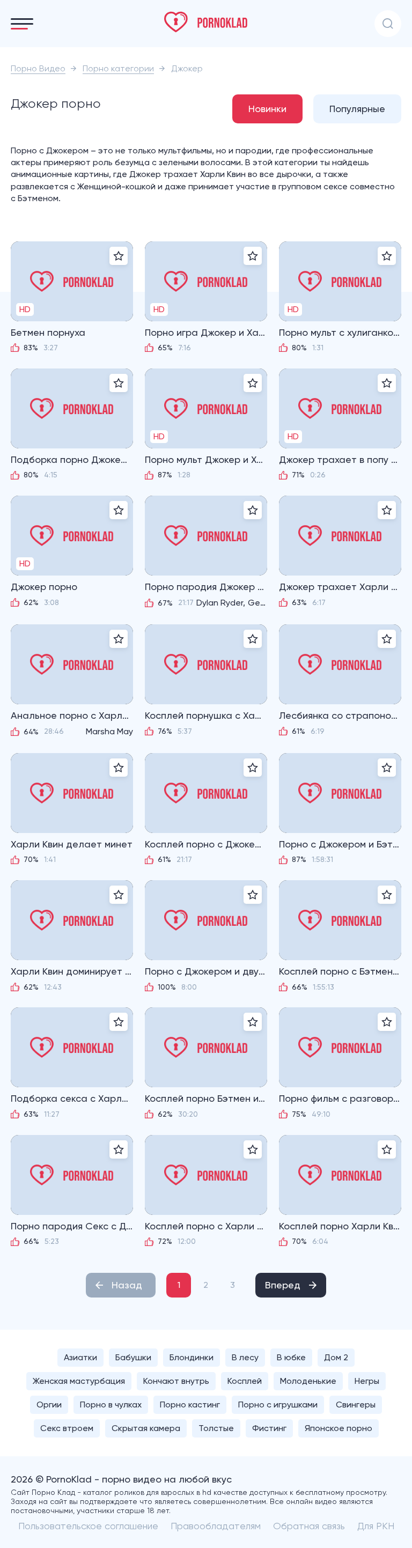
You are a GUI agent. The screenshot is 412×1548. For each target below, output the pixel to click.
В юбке (291, 1357)
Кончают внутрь (176, 1381)
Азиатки (80, 1357)
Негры (367, 1381)
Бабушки (133, 1357)
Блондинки (192, 1357)
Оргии (49, 1404)
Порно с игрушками (278, 1404)
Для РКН (375, 1525)
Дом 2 (336, 1357)
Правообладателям (216, 1525)
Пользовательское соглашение (88, 1525)
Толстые (216, 1428)
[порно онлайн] (206, 22)
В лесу (245, 1357)
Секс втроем (66, 1428)
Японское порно (338, 1428)
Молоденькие (308, 1381)
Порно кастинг (190, 1404)
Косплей (244, 1381)
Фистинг (269, 1428)
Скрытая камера (146, 1428)
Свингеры (356, 1404)
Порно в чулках (111, 1404)
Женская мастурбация (79, 1381)
